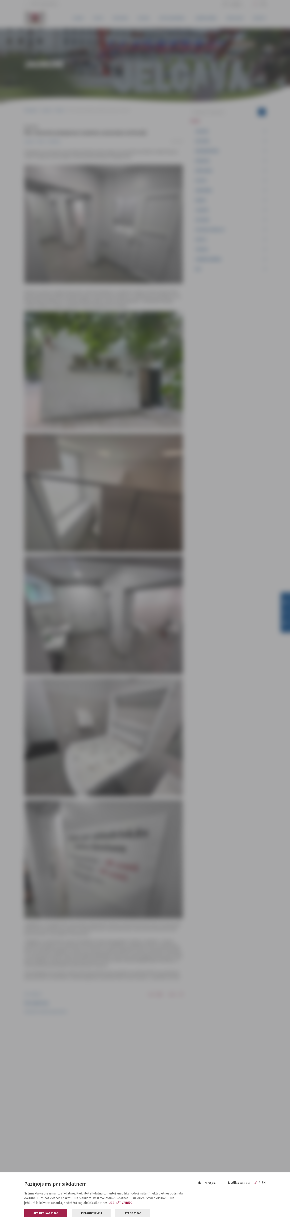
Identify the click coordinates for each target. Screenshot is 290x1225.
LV (255, 1182)
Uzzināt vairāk (120, 1203)
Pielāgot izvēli (91, 1213)
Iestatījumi (210, 1183)
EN (264, 1182)
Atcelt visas (133, 1213)
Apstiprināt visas (46, 1213)
